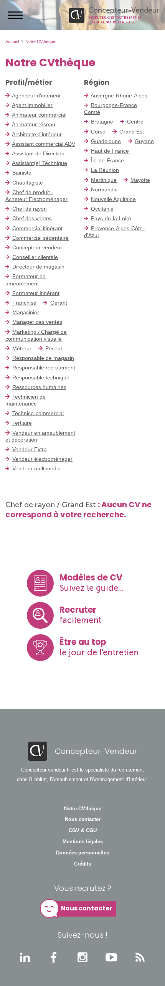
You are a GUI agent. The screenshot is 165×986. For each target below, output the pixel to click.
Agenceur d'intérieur (36, 95)
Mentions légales (83, 841)
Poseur (54, 348)
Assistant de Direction (38, 153)
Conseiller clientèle (35, 257)
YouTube (111, 957)
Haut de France (110, 151)
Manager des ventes (37, 322)
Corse (98, 132)
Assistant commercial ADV (43, 144)
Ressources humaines (39, 387)
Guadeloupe (106, 141)
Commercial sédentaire (40, 238)
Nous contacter (83, 819)
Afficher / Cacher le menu (15, 15)
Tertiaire (22, 423)
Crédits (82, 864)
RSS (140, 957)
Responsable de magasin (43, 358)
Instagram (82, 957)
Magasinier (25, 312)
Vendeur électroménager (42, 459)
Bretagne (102, 122)
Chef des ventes (32, 218)
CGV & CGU (83, 830)
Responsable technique (40, 377)
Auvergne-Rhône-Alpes (119, 95)
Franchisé (24, 303)
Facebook (53, 957)
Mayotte (140, 180)
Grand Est (131, 132)
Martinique (104, 180)
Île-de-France (107, 160)
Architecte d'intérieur (37, 134)
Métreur (21, 348)
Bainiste (21, 173)
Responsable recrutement (43, 367)
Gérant (58, 303)
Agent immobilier (32, 105)
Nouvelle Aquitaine (113, 199)
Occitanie (102, 209)
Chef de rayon (29, 209)
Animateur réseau (33, 124)
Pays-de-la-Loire (111, 218)
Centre (135, 122)
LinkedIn (25, 957)
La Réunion (105, 170)
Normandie (104, 189)
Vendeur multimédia (36, 468)
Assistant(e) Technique (39, 163)
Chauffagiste (27, 183)
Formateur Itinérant (35, 293)
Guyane (144, 141)
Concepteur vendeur (37, 247)
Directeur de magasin (38, 267)
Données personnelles (82, 853)
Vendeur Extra (29, 449)
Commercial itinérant (37, 228)
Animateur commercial (39, 115)
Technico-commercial (38, 413)
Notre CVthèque (82, 808)
